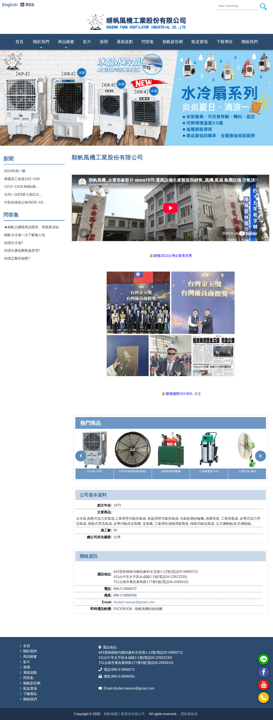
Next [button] (264, 97)
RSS (30, 4)
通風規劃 (125, 41)
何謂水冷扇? (13, 243)
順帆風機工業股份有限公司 (124, 714)
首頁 (19, 41)
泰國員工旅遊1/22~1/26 (22, 179)
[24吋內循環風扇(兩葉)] (133, 449)
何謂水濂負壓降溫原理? (22, 250)
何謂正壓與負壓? (17, 258)
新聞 (104, 41)
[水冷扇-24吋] (94, 449)
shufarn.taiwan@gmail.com (134, 602)
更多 (198, 394)
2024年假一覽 (14, 171)
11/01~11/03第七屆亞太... (23, 194)
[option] (136, 98)
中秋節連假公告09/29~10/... (25, 202)
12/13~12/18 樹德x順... (21, 186)
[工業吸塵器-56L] (209, 449)
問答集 (148, 41)
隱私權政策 (189, 714)
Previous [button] (8, 97)
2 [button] (135, 139)
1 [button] (131, 139)
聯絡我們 (249, 41)
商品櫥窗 (66, 44)
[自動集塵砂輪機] (171, 449)
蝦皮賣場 (200, 41)
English (9, 4)
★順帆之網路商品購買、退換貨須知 (31, 227)
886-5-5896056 (123, 676)
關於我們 (41, 44)
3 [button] (138, 139)
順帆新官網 (173, 41)
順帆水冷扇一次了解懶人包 (24, 235)
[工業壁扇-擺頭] (247, 449)
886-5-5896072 (123, 669)
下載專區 (224, 41)
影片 (87, 41)
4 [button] (142, 139)
